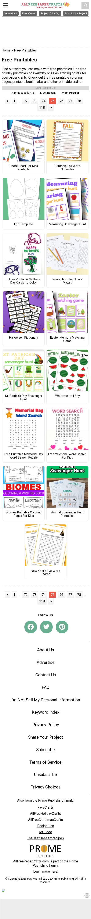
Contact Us (45, 674)
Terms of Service (45, 762)
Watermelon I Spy (67, 396)
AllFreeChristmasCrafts (45, 820)
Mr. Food (45, 832)
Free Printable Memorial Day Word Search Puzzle (23, 456)
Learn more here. (45, 871)
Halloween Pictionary (23, 337)
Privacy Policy (45, 724)
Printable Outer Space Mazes (67, 281)
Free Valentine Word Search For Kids (67, 456)
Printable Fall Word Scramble (67, 167)
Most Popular (70, 92)
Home (6, 50)
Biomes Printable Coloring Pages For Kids (23, 514)
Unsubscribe (45, 774)
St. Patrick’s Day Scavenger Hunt (23, 397)
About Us (45, 649)
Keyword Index (45, 712)
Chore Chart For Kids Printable (24, 167)
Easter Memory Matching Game (67, 339)
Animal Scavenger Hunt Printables (67, 514)
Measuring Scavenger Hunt (67, 224)
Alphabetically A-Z (23, 92)
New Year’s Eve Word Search (45, 572)
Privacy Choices (45, 787)
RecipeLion (45, 826)
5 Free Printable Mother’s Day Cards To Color (24, 281)
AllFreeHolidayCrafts (45, 814)
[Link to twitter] (46, 627)
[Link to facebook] (30, 627)
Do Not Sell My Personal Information (45, 699)
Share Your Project (45, 737)
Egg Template (23, 224)
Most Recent (48, 92)
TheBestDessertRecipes (45, 838)
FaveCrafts (45, 807)
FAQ (45, 687)
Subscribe (45, 749)
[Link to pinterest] (62, 627)
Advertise (46, 662)
